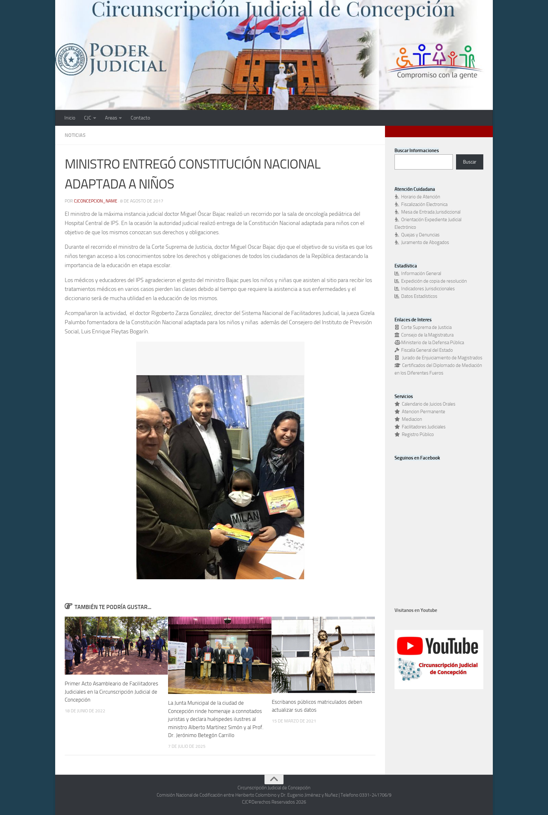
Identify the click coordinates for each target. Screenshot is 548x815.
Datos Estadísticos (418, 296)
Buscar (469, 162)
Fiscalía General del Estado (426, 350)
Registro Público (417, 434)
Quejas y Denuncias (419, 235)
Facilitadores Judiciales (423, 427)
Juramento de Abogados (424, 242)
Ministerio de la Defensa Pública (431, 342)
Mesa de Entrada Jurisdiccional (429, 212)
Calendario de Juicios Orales (427, 404)
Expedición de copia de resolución (433, 281)
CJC (87, 118)
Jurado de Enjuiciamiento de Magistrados (440, 358)
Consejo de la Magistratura (426, 335)
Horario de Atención (419, 197)
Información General (420, 273)
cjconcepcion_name (95, 201)
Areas (111, 118)
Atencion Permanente (422, 411)
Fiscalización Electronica (423, 204)
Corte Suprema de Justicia (425, 327)
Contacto (140, 118)
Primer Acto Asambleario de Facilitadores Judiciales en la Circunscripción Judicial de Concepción (111, 691)
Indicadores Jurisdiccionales (427, 289)
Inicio (69, 118)
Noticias (75, 135)
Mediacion (411, 419)
